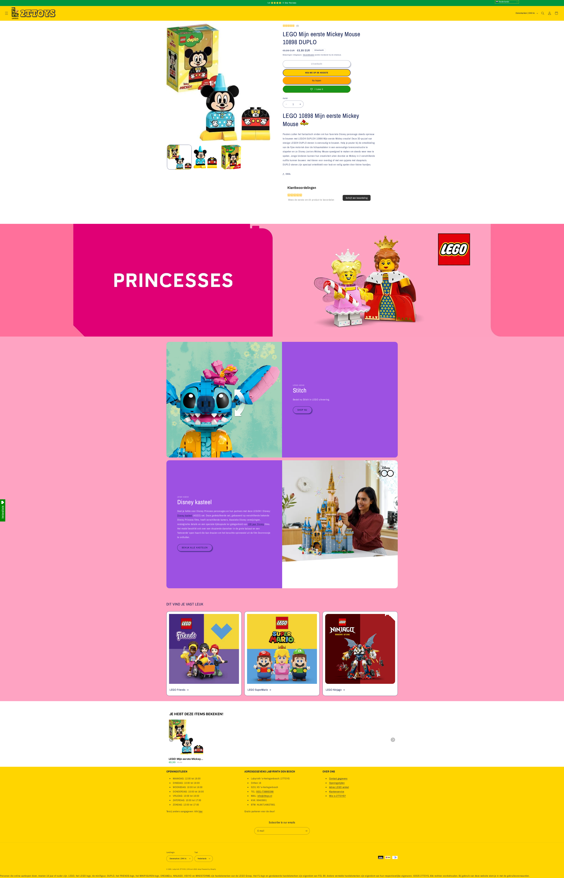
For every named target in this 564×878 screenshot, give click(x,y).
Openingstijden (337, 782)
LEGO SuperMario (258, 690)
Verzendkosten (308, 55)
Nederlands (503, 2)
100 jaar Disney (256, 524)
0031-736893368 (265, 791)
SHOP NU (302, 409)
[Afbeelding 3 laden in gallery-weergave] (231, 157)
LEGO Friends (178, 690)
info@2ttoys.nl (264, 795)
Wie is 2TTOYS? (337, 795)
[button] (6, 13)
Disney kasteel (185, 515)
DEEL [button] (288, 173)
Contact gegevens (338, 778)
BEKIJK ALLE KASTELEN (195, 547)
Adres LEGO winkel (339, 787)
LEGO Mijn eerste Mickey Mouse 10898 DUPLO (185, 759)
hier (201, 811)
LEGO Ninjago (334, 690)
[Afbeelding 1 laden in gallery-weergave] (179, 157)
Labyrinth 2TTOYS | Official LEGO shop (186, 869)
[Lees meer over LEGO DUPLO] (304, 124)
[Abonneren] (306, 831)
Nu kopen (316, 80)
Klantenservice (336, 791)
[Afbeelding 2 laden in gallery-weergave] (205, 157)
